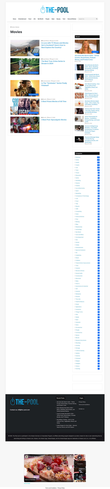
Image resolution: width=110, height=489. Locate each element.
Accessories (79, 327)
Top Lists (78, 299)
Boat (77, 319)
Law (77, 198)
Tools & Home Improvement (83, 263)
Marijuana (78, 294)
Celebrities (78, 255)
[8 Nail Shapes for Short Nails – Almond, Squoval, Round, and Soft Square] (79, 96)
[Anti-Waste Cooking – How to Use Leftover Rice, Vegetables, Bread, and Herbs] (79, 86)
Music (77, 257)
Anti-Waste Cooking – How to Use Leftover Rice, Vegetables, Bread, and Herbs (66, 421)
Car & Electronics (80, 188)
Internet (78, 291)
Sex (77, 239)
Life (34, 19)
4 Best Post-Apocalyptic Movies (54, 120)
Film (77, 314)
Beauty (58, 19)
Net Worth (40, 19)
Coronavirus (79, 332)
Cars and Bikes (80, 234)
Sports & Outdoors (80, 250)
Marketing (78, 193)
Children (78, 260)
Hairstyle (78, 322)
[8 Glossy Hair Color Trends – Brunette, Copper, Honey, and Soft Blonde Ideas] (79, 111)
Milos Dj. (44, 99)
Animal (77, 242)
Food (30, 19)
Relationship (79, 227)
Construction (79, 275)
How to (77, 283)
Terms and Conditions (84, 404)
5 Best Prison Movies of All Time (53, 101)
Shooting (78, 343)
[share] (70, 455)
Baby (77, 281)
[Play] (80, 470)
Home (14, 19)
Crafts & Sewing (80, 350)
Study (77, 304)
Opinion (78, 353)
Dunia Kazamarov (47, 81)
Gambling (78, 180)
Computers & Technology (82, 196)
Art (76, 252)
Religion (78, 361)
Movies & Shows (80, 270)
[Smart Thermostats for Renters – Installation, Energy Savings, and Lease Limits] (79, 119)
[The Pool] (55, 9)
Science (78, 355)
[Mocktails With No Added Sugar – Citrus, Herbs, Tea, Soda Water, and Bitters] (79, 103)
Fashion (78, 185)
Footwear (78, 358)
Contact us (81, 408)
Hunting (78, 345)
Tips (77, 203)
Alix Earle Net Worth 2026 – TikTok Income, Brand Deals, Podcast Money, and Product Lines (87, 57)
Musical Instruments (81, 340)
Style (53, 19)
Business (78, 157)
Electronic (78, 278)
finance (78, 183)
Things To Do (79, 312)
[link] (26, 456)
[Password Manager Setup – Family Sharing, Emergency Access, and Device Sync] (79, 139)
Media (77, 317)
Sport (77, 190)
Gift (77, 288)
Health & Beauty (80, 301)
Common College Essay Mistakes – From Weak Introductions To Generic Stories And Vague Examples (92, 129)
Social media (79, 273)
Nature (77, 335)
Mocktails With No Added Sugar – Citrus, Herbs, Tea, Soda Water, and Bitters (92, 102)
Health (77, 162)
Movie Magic (33, 456)
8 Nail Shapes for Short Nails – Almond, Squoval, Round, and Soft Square (91, 95)
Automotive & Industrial (82, 286)
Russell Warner (46, 40)
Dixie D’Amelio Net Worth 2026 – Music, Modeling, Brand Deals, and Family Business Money (66, 409)
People (47, 19)
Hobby (77, 245)
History (77, 366)
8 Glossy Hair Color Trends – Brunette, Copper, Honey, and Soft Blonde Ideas (92, 110)
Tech (64, 19)
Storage (78, 348)
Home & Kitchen (72, 19)
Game (77, 178)
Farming (78, 368)
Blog (77, 224)
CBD (77, 208)
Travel (77, 172)
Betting (77, 221)
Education (78, 175)
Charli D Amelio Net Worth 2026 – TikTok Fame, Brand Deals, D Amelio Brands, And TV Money (66, 415)
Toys (77, 265)
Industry (78, 268)
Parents (78, 296)
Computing (78, 211)
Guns (77, 324)
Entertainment (22, 19)
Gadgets (78, 363)
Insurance (78, 309)
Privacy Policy (82, 402)
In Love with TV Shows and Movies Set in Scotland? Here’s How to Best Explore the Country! (54, 45)
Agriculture (78, 306)
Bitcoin (77, 337)
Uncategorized (79, 237)
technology (79, 229)
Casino (77, 165)
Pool (77, 219)
